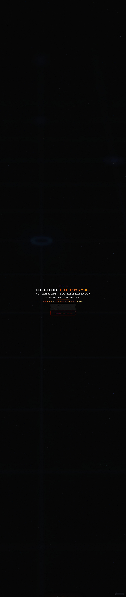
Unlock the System (64, 313)
